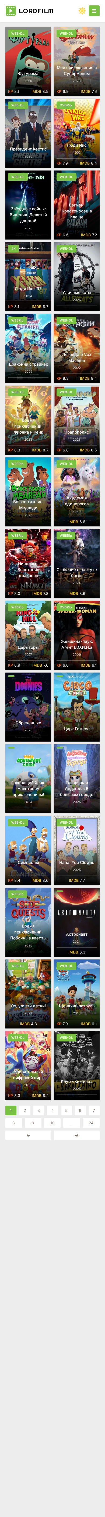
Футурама (28, 73)
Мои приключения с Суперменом (77, 70)
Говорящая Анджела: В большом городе (76, 788)
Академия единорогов (77, 500)
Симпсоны (28, 862)
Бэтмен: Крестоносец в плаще (77, 210)
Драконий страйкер (28, 364)
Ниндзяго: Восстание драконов (28, 569)
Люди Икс (77, 145)
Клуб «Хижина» (77, 1081)
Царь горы (28, 647)
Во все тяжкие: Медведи (28, 504)
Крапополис (77, 432)
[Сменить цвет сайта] (82, 11)
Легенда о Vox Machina (76, 357)
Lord (36, 11)
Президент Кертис (28, 149)
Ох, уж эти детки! (28, 1005)
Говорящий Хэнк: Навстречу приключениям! (28, 788)
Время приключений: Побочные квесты (28, 932)
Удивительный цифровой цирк (28, 1074)
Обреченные (28, 722)
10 (52, 1122)
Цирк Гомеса (77, 728)
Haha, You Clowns (76, 862)
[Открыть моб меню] (94, 10)
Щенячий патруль (76, 1005)
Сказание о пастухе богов (77, 572)
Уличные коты (76, 292)
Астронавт (77, 934)
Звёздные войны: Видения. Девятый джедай (28, 214)
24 (91, 1122)
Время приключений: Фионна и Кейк (28, 426)
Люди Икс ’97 (28, 288)
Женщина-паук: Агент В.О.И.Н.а (77, 644)
